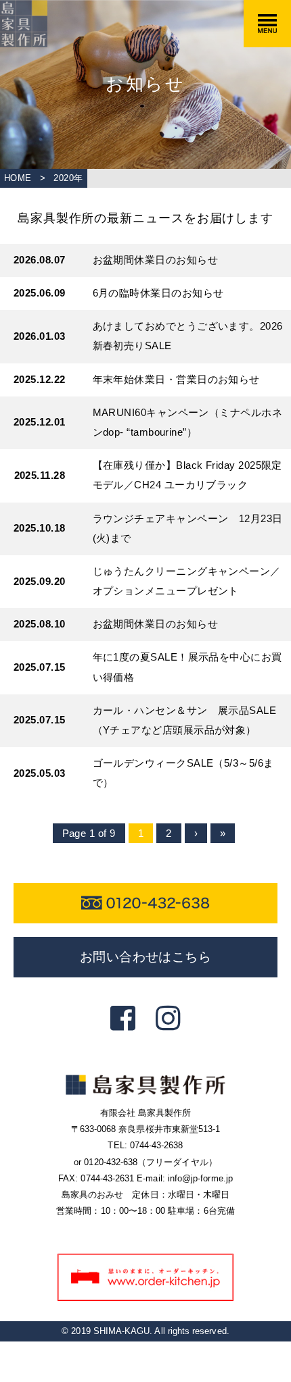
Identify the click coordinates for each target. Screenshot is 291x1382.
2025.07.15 (40, 667)
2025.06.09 (40, 293)
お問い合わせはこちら (146, 957)
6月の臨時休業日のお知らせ (158, 293)
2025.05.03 (40, 773)
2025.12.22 (40, 379)
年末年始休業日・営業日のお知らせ (176, 379)
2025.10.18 (40, 528)
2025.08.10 (40, 624)
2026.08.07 (40, 260)
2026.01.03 (40, 336)
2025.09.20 (40, 581)
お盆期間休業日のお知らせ (155, 260)
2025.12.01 (40, 422)
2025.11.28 (40, 475)
